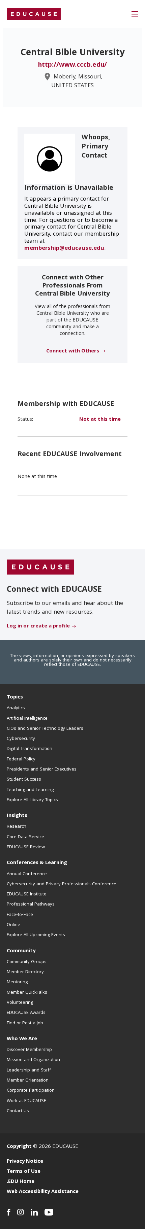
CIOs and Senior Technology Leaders (45, 728)
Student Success (24, 779)
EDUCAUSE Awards (26, 1013)
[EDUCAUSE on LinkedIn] (34, 1212)
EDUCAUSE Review (26, 847)
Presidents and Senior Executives (42, 769)
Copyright (19, 1146)
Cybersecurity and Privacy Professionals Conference (61, 884)
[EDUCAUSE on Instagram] (20, 1212)
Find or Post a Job (25, 1023)
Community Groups (27, 962)
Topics (15, 697)
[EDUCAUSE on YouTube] (49, 1212)
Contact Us (18, 1111)
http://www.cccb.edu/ (72, 65)
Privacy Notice (25, 1161)
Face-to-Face (20, 915)
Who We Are (22, 1039)
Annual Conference (27, 874)
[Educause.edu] (40, 567)
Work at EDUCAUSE (26, 1101)
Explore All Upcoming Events (36, 935)
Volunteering (20, 1002)
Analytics (16, 708)
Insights (17, 816)
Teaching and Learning (30, 790)
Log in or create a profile (38, 626)
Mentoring (17, 982)
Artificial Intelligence (27, 718)
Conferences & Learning (37, 863)
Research (16, 826)
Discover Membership (29, 1050)
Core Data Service (25, 837)
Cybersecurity (21, 739)
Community (21, 951)
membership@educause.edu (64, 248)
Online (13, 925)
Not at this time (100, 419)
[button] (134, 14)
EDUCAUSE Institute (27, 894)
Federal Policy (21, 759)
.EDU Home (20, 1181)
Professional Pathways (31, 904)
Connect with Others (72, 351)
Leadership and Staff (29, 1070)
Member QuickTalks (27, 992)
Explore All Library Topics (32, 800)
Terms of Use (23, 1171)
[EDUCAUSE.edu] (34, 14)
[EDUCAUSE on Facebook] (8, 1212)
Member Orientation (28, 1080)
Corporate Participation (31, 1090)
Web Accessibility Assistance (43, 1192)
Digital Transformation (29, 749)
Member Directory (25, 972)
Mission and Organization (33, 1060)
